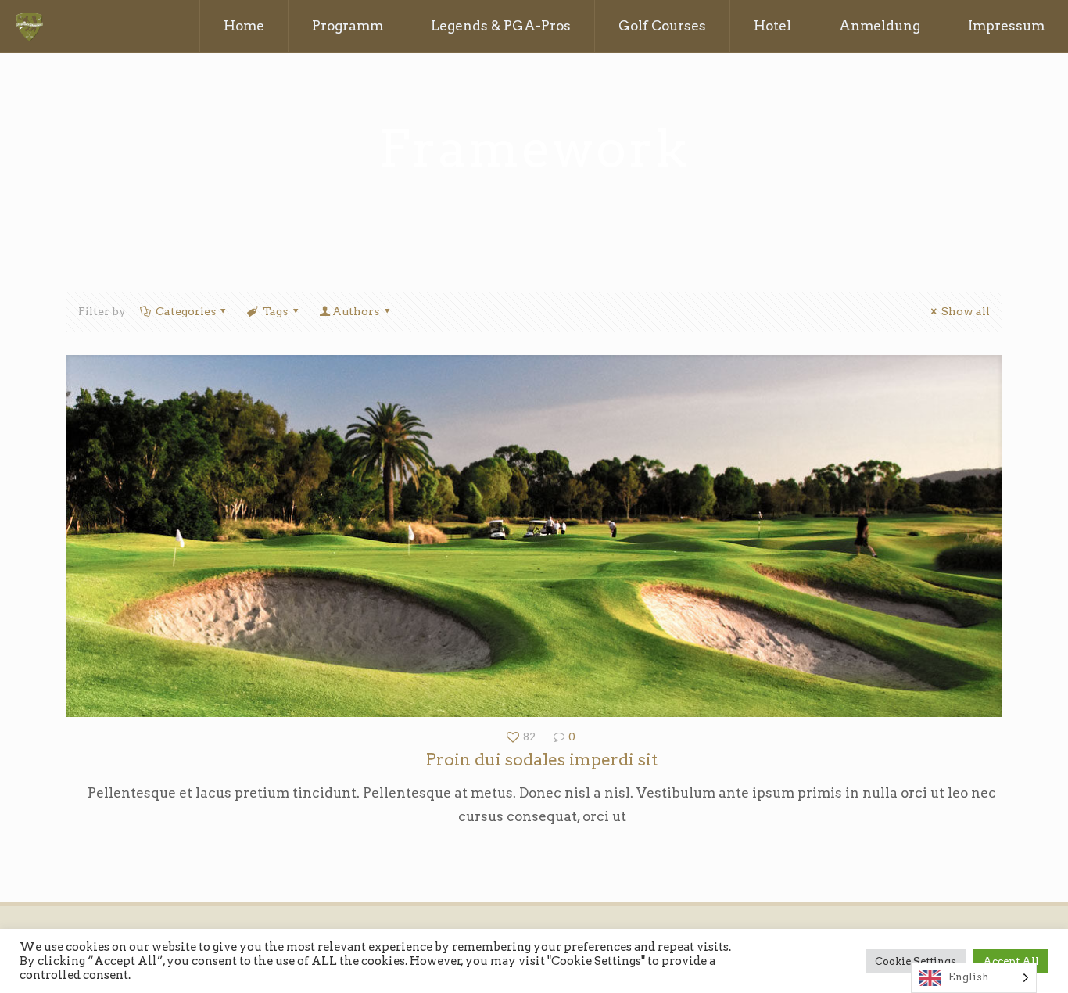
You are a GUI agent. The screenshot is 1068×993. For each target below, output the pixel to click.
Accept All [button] (1011, 961)
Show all (965, 311)
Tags (275, 311)
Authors (355, 311)
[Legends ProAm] (29, 26)
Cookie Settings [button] (915, 961)
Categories (186, 311)
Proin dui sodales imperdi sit (542, 759)
